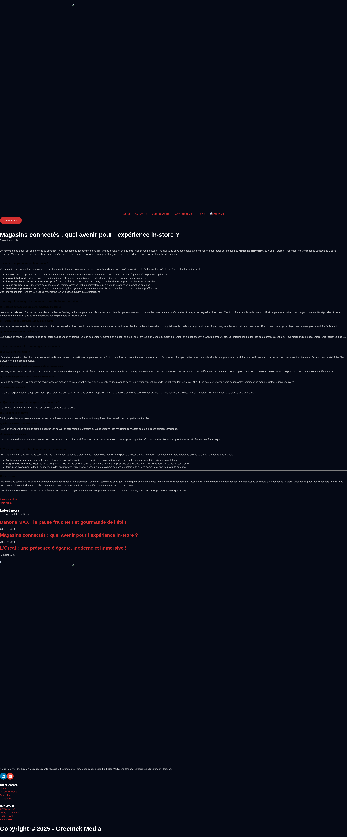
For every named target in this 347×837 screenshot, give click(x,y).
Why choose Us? (184, 213)
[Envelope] (10, 776)
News (201, 213)
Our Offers (141, 213)
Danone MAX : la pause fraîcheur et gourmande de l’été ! (63, 522)
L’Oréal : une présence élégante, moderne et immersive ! (63, 548)
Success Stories (160, 213)
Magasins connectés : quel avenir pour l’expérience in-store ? (69, 535)
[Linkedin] (3, 776)
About (126, 213)
